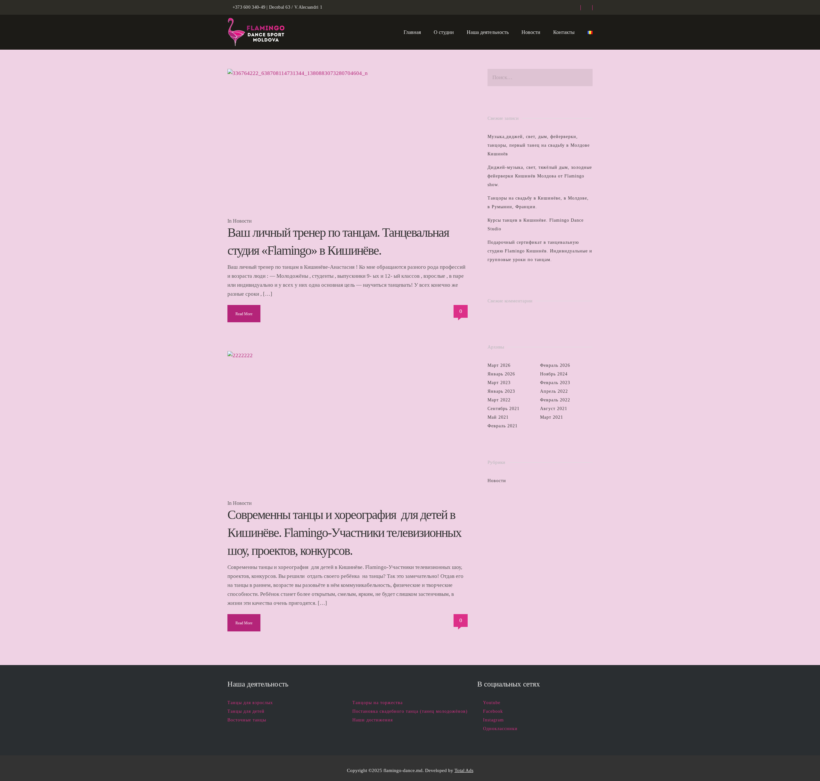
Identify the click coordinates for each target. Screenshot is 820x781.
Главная (412, 32)
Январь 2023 (501, 391)
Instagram (493, 720)
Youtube (491, 702)
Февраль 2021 (503, 425)
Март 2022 (499, 400)
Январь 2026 (501, 374)
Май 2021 (498, 417)
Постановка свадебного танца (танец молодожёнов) (410, 711)
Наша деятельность (488, 32)
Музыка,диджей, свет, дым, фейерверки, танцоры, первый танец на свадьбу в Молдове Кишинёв (539, 145)
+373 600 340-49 (249, 7)
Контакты (564, 32)
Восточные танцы (246, 720)
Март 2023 (499, 382)
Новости (530, 32)
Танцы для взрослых (250, 702)
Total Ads (464, 770)
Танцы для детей (246, 711)
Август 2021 (553, 408)
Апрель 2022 (554, 391)
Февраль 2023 (555, 382)
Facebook (493, 711)
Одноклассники (500, 728)
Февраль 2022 (555, 400)
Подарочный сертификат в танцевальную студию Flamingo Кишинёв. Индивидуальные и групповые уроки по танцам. (540, 251)
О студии (444, 32)
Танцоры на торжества (377, 702)
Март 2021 (551, 417)
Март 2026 (499, 365)
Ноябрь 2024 (554, 374)
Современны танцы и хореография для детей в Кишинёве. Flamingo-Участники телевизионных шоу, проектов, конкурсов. (344, 532)
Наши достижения (372, 720)
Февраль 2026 (555, 365)
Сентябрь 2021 (504, 408)
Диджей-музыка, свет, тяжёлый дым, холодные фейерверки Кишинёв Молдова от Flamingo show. (540, 176)
